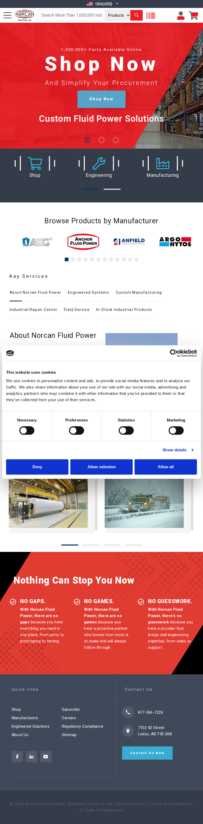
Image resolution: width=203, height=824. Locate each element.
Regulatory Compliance (82, 726)
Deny (37, 467)
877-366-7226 (150, 712)
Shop (16, 709)
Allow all (166, 467)
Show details (175, 450)
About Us (20, 734)
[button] (35, 167)
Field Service (77, 309)
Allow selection (101, 467)
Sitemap (69, 734)
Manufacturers (25, 718)
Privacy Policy (131, 804)
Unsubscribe (110, 810)
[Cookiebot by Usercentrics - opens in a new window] (174, 353)
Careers (69, 718)
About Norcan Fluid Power (36, 292)
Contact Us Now (147, 753)
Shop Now (101, 99)
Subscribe (71, 709)
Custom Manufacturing (139, 292)
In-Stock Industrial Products (124, 309)
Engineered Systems (88, 292)
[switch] (76, 430)
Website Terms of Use (90, 804)
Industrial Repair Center (34, 309)
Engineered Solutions (30, 726)
